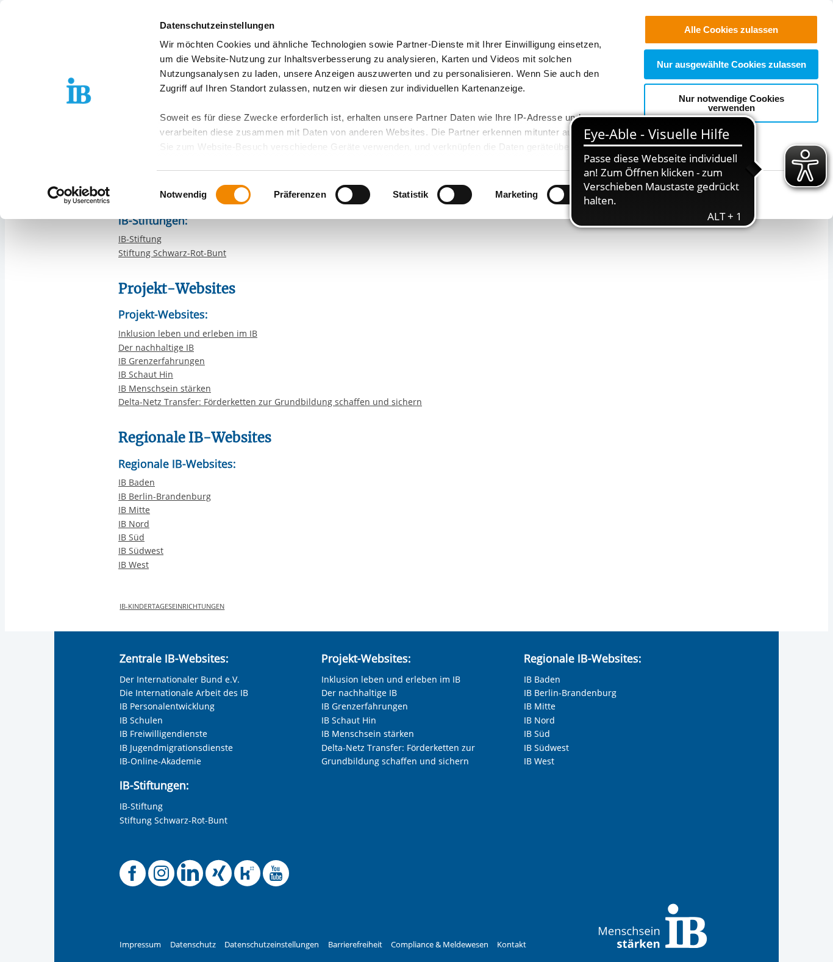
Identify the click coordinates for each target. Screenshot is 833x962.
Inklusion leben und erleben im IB (187, 333)
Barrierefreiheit (355, 944)
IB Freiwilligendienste (163, 733)
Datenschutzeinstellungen (271, 944)
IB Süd (131, 537)
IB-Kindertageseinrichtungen (172, 606)
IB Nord (133, 523)
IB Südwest (140, 550)
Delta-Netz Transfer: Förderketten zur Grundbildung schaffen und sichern (270, 401)
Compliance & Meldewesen (439, 944)
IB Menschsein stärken (164, 388)
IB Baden (136, 482)
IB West (133, 564)
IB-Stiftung (140, 239)
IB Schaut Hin (145, 374)
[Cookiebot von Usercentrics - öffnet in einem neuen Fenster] (79, 195)
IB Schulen (141, 720)
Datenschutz (193, 944)
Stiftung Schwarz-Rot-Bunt (172, 253)
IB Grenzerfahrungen (161, 361)
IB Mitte (134, 509)
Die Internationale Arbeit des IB (184, 692)
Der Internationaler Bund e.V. (180, 679)
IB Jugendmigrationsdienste (176, 747)
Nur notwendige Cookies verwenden (731, 103)
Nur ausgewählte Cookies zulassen (731, 64)
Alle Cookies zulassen (731, 29)
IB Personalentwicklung (167, 706)
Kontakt (511, 944)
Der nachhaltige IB (156, 347)
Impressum (140, 944)
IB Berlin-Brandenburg (164, 496)
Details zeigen (635, 195)
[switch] (352, 194)
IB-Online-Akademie (160, 761)
